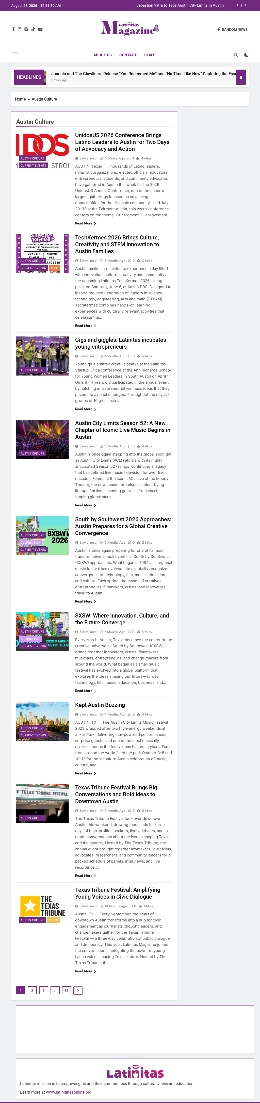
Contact (128, 55)
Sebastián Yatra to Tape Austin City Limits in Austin (180, 6)
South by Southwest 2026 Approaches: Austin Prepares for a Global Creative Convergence (123, 526)
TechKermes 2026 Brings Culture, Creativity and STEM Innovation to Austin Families (117, 244)
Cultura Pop (30, 542)
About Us (102, 55)
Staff (149, 55)
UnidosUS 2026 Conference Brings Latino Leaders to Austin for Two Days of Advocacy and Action (122, 142)
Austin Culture (32, 158)
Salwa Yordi (88, 158)
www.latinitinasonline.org (68, 1092)
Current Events (33, 165)
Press (53, 920)
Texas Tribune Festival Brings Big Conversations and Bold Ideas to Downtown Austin (116, 794)
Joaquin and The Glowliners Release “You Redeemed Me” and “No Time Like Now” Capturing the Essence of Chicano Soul (145, 73)
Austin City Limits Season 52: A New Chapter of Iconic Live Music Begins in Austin (122, 430)
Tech (54, 268)
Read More (83, 223)
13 (66, 990)
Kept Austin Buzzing (100, 705)
